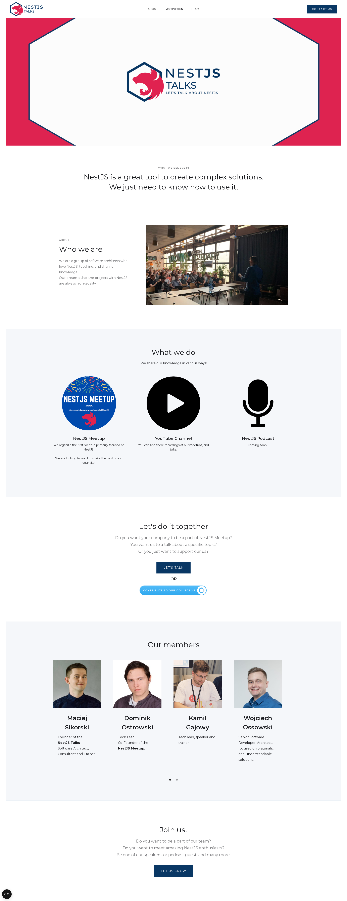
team (195, 8)
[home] (26, 9)
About (153, 8)
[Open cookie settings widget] (7, 894)
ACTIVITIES (174, 8)
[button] (170, 780)
